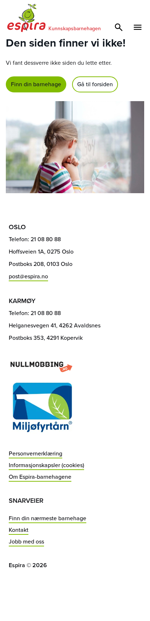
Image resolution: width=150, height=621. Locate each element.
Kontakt (18, 530)
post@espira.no (28, 276)
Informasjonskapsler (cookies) (46, 465)
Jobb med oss (26, 541)
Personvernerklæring (35, 453)
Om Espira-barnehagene (40, 477)
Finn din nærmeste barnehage (47, 518)
